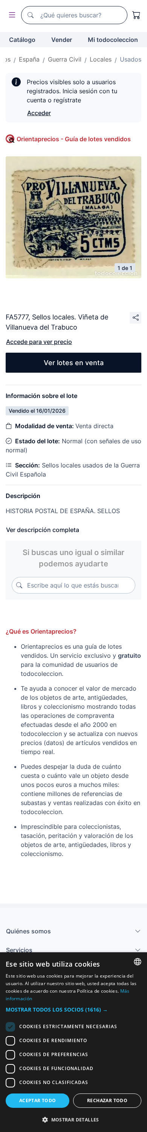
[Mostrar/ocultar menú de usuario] (10, 15)
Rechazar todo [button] (107, 1100)
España (29, 59)
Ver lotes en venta (74, 363)
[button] (73, 1009)
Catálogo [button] (22, 39)
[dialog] (73, 1042)
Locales (101, 59)
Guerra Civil (64, 59)
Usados (130, 59)
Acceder (39, 113)
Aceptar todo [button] (37, 1100)
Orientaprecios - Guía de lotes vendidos (74, 139)
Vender (61, 39)
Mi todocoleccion (113, 39)
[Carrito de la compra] (136, 15)
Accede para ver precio (39, 341)
